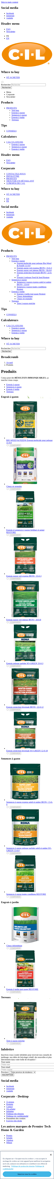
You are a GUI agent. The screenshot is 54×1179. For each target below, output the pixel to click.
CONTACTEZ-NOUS (16, 174)
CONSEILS (11, 131)
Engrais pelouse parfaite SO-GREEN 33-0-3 (24, 663)
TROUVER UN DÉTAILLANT (20, 181)
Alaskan (9, 1140)
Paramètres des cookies (15, 1118)
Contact (9, 1107)
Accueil (9, 362)
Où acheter (10, 1109)
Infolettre (10, 1111)
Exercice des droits (14, 1121)
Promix (9, 1135)
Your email (5, 1067)
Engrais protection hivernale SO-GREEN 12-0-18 (27, 751)
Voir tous (15, 110)
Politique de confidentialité (17, 1116)
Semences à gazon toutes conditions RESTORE (26, 894)
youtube (9, 18)
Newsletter (10, 31)
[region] (27, 1165)
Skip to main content (9, 2)
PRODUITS (11, 108)
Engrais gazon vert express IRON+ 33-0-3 (34, 268)
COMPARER (15, 445)
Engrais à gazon (18, 113)
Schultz (9, 1138)
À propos (10, 1102)
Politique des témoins (15, 1114)
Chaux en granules (24, 299)
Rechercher (5, 85)
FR (7, 201)
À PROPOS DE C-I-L (15, 183)
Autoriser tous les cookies (27, 1174)
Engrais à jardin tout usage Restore (31, 294)
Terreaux (15, 120)
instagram (10, 16)
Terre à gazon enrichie (26, 303)
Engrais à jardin (18, 117)
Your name (5, 1062)
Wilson (9, 1142)
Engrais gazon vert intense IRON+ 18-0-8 (34, 270)
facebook (10, 13)
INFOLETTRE (12, 176)
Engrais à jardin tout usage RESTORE (22, 989)
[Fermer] (51, 1155)
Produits (9, 1104)
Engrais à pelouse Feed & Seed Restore (33, 277)
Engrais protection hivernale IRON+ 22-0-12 (25, 707)
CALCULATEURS (14, 142)
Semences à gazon (19, 115)
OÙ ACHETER (13, 77)
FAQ (8, 29)
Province (4, 1072)
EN (7, 38)
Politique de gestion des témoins (23, 1166)
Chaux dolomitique (25, 296)
